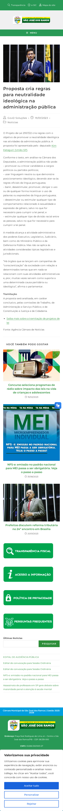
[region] (31, 780)
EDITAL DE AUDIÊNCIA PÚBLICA (21, 657)
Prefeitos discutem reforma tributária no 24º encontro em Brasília (31, 527)
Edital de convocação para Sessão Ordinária (27, 663)
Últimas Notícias (12, 638)
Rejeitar (31, 803)
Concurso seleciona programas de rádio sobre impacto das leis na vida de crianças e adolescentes (31, 388)
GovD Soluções (17, 117)
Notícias (13, 122)
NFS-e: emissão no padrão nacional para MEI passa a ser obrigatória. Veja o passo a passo (31, 468)
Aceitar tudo (31, 785)
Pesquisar (49, 643)
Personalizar (31, 794)
